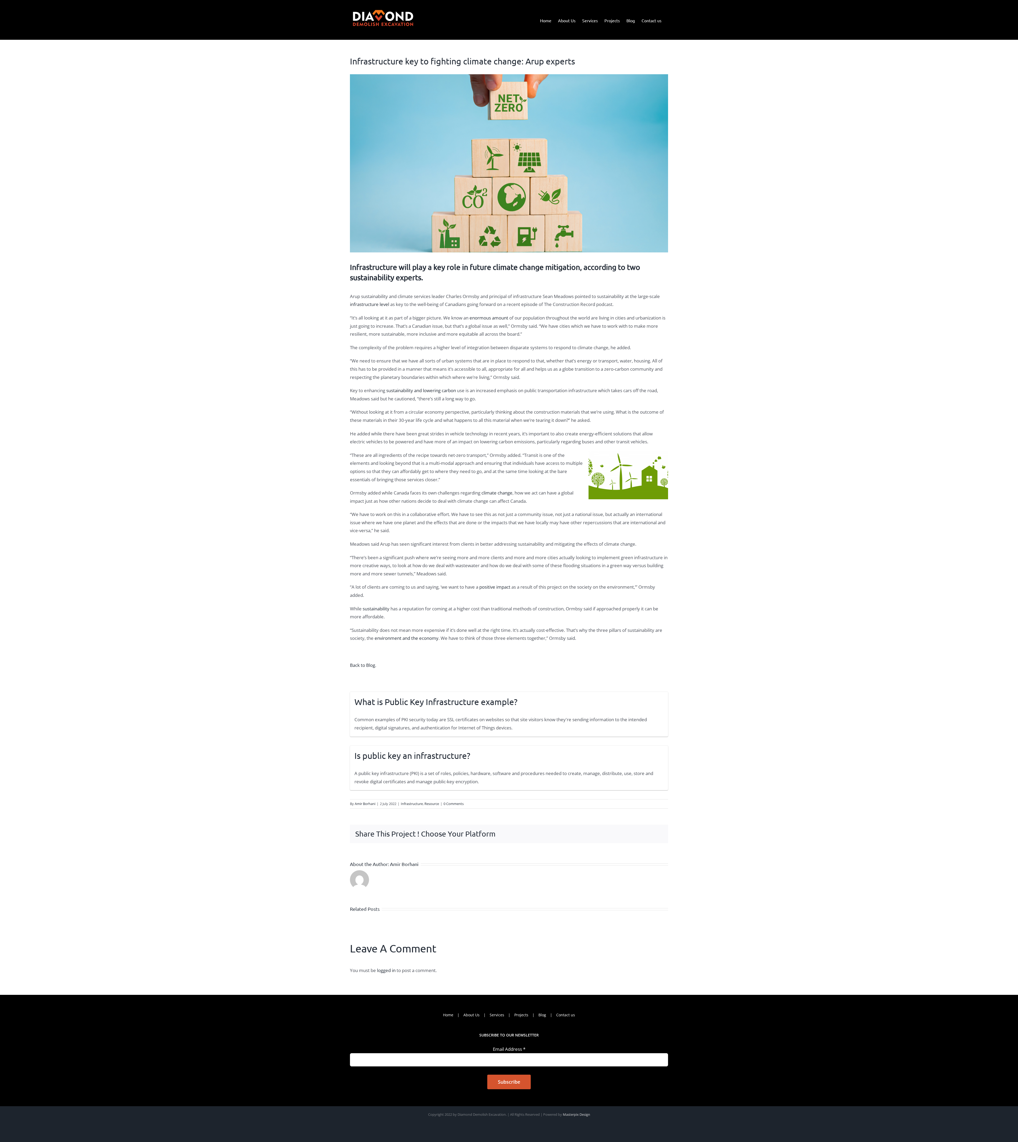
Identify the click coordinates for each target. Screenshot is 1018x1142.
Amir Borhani (365, 803)
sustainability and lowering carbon (421, 390)
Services (497, 1014)
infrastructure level (369, 304)
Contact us (565, 1014)
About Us (471, 1014)
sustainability (375, 609)
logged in (386, 970)
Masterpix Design (576, 1114)
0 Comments (454, 803)
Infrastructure (412, 803)
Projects (521, 1014)
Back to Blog (362, 665)
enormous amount (488, 318)
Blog (542, 1014)
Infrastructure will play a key (397, 267)
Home (448, 1014)
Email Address (509, 1049)
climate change (496, 493)
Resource (431, 803)
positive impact (494, 587)
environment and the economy (406, 638)
